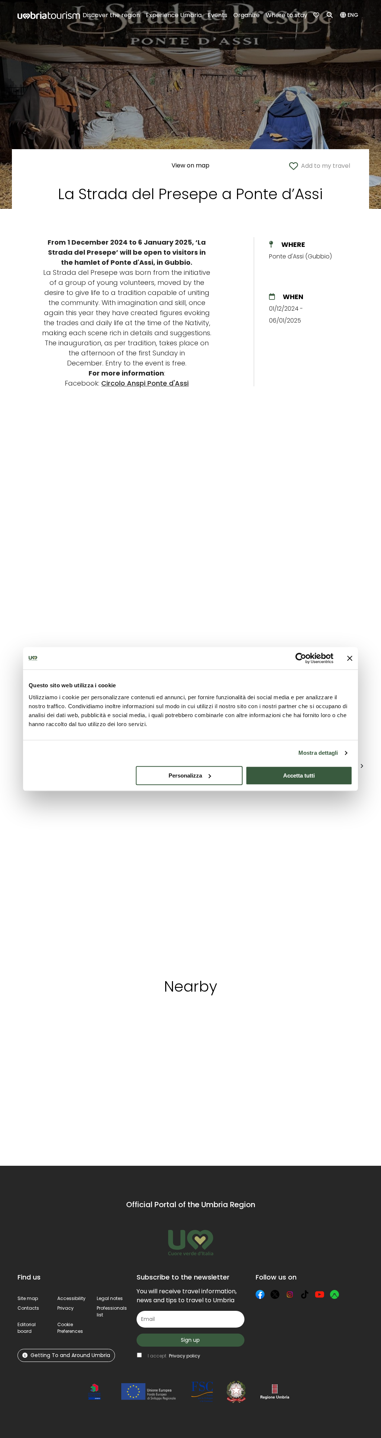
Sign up (190, 1340)
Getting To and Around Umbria (70, 1355)
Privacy (65, 1308)
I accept (174, 1356)
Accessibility (71, 1298)
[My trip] (317, 15)
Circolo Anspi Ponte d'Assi (145, 383)
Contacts (28, 1308)
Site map (27, 1298)
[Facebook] (260, 1294)
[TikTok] (304, 1294)
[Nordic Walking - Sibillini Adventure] (122, 871)
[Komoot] (334, 1294)
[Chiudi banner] (349, 658)
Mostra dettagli (318, 753)
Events (217, 15)
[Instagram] (289, 1294)
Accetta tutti (299, 775)
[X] (274, 1294)
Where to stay (286, 15)
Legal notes (110, 1298)
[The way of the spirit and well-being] (55, 871)
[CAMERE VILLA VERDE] (190, 871)
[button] (350, 15)
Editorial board (26, 1327)
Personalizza (185, 775)
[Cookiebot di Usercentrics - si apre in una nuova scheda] (300, 658)
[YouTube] (319, 1294)
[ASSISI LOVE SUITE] (326, 871)
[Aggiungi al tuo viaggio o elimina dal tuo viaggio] (64, 1035)
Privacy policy (184, 1356)
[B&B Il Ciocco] (258, 871)
